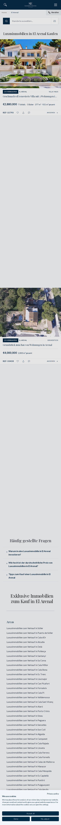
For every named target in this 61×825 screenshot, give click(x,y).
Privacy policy (53, 793)
